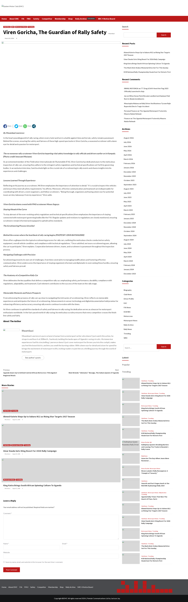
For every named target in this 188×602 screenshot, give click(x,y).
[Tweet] (18, 126)
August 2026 (129, 138)
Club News (7, 27)
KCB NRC (127, 312)
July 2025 (127, 193)
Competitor (47, 19)
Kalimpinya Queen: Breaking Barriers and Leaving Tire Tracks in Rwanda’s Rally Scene (155, 447)
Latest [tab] (125, 357)
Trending (31, 27)
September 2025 (130, 185)
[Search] (171, 19)
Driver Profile (129, 299)
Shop (70, 19)
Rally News (128, 329)
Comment (7, 513)
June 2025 (128, 197)
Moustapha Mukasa (131, 103)
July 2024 (127, 244)
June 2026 (128, 146)
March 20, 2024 (9, 38)
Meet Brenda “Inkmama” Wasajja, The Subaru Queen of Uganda (94, 371)
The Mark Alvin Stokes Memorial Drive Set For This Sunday (146, 68)
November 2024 (130, 227)
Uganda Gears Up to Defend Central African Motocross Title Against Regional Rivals (30, 373)
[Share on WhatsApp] (27, 126)
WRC (126, 338)
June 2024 (128, 248)
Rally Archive (85, 19)
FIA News (127, 307)
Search (125, 26)
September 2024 (130, 235)
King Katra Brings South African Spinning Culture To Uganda (32, 485)
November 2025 (130, 176)
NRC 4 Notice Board (106, 19)
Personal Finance (130, 111)
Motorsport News (21, 27)
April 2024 (128, 257)
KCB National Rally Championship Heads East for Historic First (147, 72)
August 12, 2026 (16, 488)
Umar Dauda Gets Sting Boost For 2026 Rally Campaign (30, 451)
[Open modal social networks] (34, 126)
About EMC (14, 19)
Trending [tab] (126, 371)
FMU (29, 19)
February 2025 (129, 214)
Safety (36, 19)
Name (6, 544)
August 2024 (129, 240)
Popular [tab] (126, 364)
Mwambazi (111, 33)
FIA (23, 19)
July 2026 (127, 142)
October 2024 (129, 231)
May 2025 (127, 202)
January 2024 (129, 269)
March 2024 (128, 261)
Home (4, 19)
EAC (13, 27)
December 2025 (130, 172)
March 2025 (128, 210)
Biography (128, 290)
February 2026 (129, 163)
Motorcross (128, 316)
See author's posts (33, 357)
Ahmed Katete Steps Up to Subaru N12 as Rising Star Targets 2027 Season (39, 416)
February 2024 (129, 265)
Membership (60, 19)
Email (64, 544)
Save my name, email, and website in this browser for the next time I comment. (34, 562)
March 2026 (128, 159)
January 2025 (129, 218)
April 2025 (128, 206)
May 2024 (127, 252)
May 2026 (127, 151)
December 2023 (130, 274)
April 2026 (128, 155)
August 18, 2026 (16, 454)
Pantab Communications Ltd (97, 598)
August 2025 (129, 189)
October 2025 (129, 180)
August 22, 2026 (16, 419)
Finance (127, 118)
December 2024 (130, 223)
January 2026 (129, 168)
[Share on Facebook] (7, 126)
